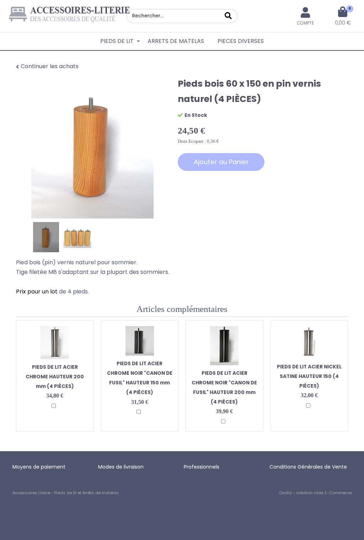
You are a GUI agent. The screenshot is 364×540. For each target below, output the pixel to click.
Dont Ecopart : (192, 141)
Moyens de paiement (38, 466)
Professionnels (201, 466)
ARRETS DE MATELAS (176, 41)
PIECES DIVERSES (241, 41)
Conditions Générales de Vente (308, 466)
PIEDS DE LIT (117, 41)
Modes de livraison (121, 466)
